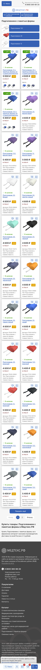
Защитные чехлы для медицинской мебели (15, 627)
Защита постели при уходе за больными (13, 617)
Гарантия (5, 596)
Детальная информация (10, 662)
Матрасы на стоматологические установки (14, 622)
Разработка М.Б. (8, 563)
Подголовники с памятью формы (14, 631)
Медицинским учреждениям (12, 613)
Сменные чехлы (8, 634)
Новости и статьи (8, 599)
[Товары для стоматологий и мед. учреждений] (20, 10)
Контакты (5, 602)
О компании (6, 587)
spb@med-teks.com (12, 574)
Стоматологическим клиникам (13, 610)
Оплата (4, 593)
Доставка (5, 590)
